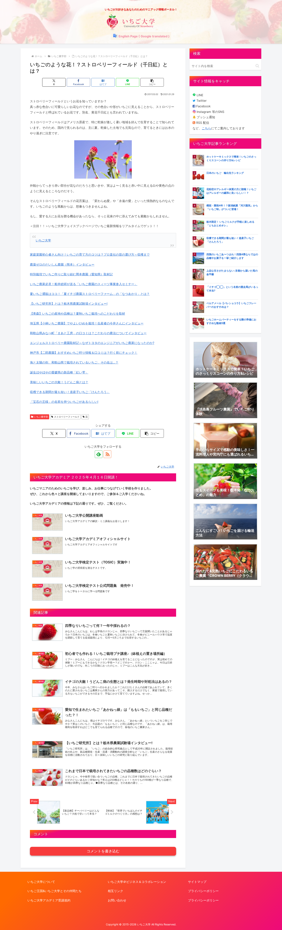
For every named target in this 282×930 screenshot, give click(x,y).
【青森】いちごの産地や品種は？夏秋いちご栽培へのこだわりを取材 (77, 313)
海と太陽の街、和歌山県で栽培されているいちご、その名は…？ (74, 362)
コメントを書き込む (103, 851)
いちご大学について (41, 882)
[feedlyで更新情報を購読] (98, 454)
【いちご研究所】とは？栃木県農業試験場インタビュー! (68, 303)
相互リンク (115, 891)
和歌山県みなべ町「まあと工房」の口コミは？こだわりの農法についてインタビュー (88, 333)
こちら (206, 128)
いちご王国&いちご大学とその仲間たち (54, 891)
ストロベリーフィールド (66, 416)
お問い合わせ (117, 900)
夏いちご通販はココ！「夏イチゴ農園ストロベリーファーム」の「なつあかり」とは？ (90, 294)
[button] (152, 82)
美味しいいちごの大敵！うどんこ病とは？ (59, 382)
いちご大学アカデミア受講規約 (48, 900)
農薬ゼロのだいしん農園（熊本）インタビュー (62, 264)
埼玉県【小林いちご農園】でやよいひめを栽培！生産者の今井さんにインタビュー (86, 323)
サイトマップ (197, 882)
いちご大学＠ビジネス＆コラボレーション (137, 882)
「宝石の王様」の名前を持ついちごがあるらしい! (64, 402)
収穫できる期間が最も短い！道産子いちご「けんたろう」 (70, 392)
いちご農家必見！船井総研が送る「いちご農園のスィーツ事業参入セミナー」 (83, 284)
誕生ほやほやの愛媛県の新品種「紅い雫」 (59, 372)
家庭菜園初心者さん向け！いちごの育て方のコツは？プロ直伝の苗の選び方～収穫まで (90, 254)
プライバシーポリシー (203, 891)
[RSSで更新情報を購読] (107, 454)
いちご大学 (43, 240)
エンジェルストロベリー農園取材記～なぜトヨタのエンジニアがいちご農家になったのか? (92, 343)
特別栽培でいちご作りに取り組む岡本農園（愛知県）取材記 (71, 274)
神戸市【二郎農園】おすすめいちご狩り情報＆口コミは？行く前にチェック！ (83, 353)
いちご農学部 (41, 416)
